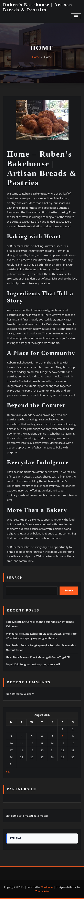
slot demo (12, 815)
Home (36, 57)
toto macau (26, 815)
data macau (40, 815)
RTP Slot (15, 838)
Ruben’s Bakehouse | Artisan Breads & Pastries (37, 7)
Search (15, 577)
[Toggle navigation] (76, 16)
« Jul (8, 771)
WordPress (47, 887)
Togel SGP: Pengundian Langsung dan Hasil (33, 664)
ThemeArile (42, 891)
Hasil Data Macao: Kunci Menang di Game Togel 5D (38, 657)
